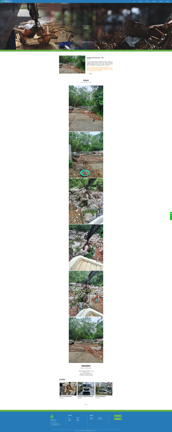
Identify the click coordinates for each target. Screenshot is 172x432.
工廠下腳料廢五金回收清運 (82, 396)
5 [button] (70, 399)
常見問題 (161, 1)
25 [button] (97, 399)
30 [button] (104, 399)
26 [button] (98, 399)
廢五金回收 (99, 417)
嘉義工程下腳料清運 (99, 396)
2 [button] (66, 399)
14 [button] (82, 399)
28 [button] (101, 399)
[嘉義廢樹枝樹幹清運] (68, 388)
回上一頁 (58, 50)
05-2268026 (53, 422)
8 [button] (74, 399)
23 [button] (94, 399)
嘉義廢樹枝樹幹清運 (63, 396)
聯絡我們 (167, 1)
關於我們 (140, 1)
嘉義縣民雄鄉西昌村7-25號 (55, 424)
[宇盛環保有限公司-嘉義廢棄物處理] (6, 1)
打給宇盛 (118, 415)
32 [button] (106, 399)
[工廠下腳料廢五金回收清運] (86, 388)
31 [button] (105, 399)
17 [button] (86, 399)
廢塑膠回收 (91, 419)
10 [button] (77, 399)
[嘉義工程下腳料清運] (103, 388)
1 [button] (65, 399)
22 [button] (93, 399)
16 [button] (85, 399)
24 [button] (96, 399)
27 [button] (100, 399)
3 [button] (67, 399)
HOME (51, 50)
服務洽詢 (118, 418)
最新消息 (147, 1)
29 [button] (102, 399)
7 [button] (73, 399)
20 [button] (90, 399)
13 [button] (81, 399)
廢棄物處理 (91, 417)
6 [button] (71, 399)
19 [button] (89, 399)
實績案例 (154, 1)
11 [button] (78, 399)
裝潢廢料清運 (100, 419)
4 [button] (69, 399)
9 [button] (75, 399)
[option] (68, 390)
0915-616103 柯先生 (54, 423)
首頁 (134, 1)
